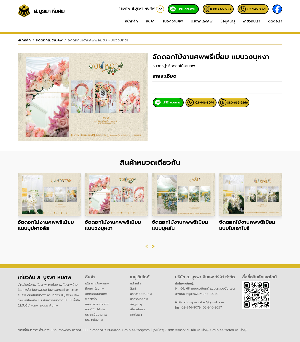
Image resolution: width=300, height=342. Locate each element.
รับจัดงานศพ (172, 21)
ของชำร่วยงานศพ (97, 304)
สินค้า (133, 288)
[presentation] (147, 246)
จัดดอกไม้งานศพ (49, 40)
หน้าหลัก (131, 21)
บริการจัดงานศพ (96, 314)
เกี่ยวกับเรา (251, 21)
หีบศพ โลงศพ (94, 288)
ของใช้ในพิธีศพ (95, 309)
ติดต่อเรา (275, 21)
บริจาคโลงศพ (201, 21)
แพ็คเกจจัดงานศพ (97, 283)
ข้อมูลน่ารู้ (227, 21)
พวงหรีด (91, 299)
